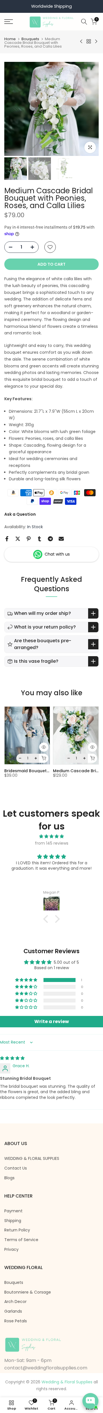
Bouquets (30, 39)
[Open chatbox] (90, 1401)
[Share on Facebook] (6, 538)
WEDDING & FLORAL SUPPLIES (31, 1158)
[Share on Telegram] (50, 538)
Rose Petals (15, 1321)
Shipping (12, 1220)
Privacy (11, 1249)
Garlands (13, 1311)
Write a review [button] (51, 1021)
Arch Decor (15, 1301)
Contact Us (15, 1168)
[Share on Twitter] (17, 538)
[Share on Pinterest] (28, 538)
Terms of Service (21, 1240)
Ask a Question (20, 514)
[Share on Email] (61, 538)
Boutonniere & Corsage (27, 1292)
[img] (51, 836)
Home (10, 39)
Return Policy (17, 1230)
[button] (26, 980)
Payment (13, 1211)
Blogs (9, 1178)
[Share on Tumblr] (39, 538)
